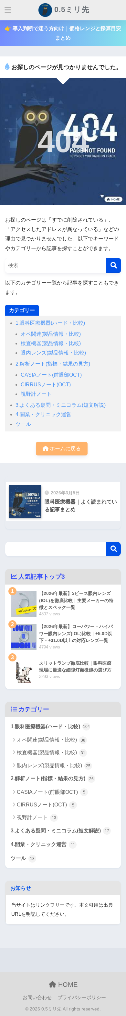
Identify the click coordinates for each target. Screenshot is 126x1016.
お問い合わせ (37, 997)
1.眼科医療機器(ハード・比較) (50, 323)
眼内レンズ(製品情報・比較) (53, 353)
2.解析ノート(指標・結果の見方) (53, 364)
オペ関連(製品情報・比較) (51, 334)
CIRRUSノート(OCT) (46, 384)
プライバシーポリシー (82, 997)
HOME (67, 984)
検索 (113, 549)
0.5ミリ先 (70, 9)
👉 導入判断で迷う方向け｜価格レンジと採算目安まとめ (63, 33)
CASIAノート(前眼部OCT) (51, 375)
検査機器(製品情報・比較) (51, 343)
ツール (23, 424)
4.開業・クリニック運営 (43, 414)
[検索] (113, 265)
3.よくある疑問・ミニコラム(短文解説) (61, 405)
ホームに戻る (64, 448)
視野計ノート (36, 394)
